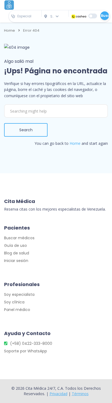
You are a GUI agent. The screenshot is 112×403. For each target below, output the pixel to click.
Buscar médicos (19, 238)
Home (9, 30)
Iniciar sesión (16, 260)
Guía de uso (15, 245)
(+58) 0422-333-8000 (31, 343)
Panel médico (17, 309)
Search (26, 130)
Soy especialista (19, 294)
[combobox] (25, 16)
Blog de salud (16, 253)
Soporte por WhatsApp (25, 351)
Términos (80, 393)
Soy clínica (14, 302)
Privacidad (58, 393)
